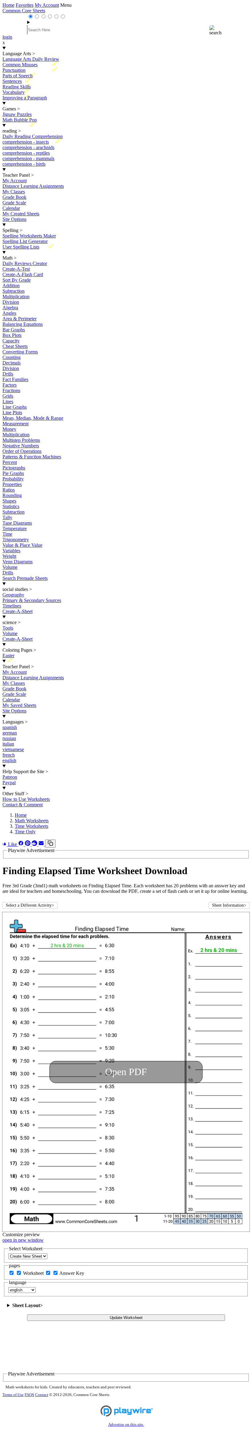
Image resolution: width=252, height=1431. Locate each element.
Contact (41, 1395)
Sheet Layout (27, 1305)
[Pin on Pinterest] (28, 844)
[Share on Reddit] (35, 844)
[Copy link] (50, 843)
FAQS (29, 1395)
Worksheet (34, 1273)
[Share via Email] (41, 844)
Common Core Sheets (23, 10)
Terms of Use (13, 1395)
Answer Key (71, 1273)
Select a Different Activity (30, 905)
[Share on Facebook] (21, 844)
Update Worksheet (126, 1317)
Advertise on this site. (126, 1424)
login (7, 37)
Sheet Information (229, 905)
